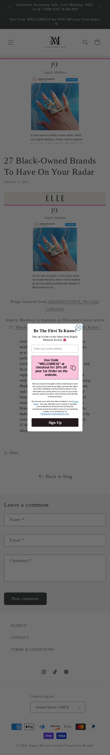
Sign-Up (55, 422)
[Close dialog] (78, 327)
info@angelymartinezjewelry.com (55, 414)
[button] (55, 367)
